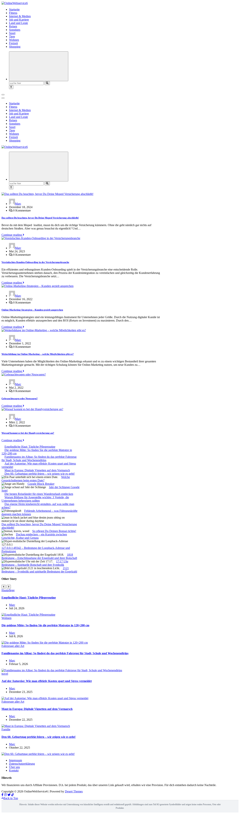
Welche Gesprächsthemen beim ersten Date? (36, 478)
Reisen (13, 26)
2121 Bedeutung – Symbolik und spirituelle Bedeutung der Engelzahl (39, 570)
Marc (18, 203)
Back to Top (10, 798)
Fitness (13, 12)
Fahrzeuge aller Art (13, 646)
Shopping (14, 46)
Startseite (14, 9)
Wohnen (14, 39)
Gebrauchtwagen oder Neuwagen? (20, 398)
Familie (6, 729)
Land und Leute (18, 23)
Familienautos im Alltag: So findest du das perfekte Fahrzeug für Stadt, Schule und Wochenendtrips (39, 458)
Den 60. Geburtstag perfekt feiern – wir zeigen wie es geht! (39, 473)
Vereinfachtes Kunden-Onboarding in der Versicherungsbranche (35, 262)
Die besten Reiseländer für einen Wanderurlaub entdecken (38, 493)
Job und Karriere (19, 19)
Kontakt (14, 770)
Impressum (15, 760)
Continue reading (12, 234)
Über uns (14, 767)
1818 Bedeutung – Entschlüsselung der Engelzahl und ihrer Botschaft (39, 556)
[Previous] (4, 587)
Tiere (12, 36)
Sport (12, 33)
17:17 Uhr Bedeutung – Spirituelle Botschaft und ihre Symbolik (35, 563)
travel (5, 673)
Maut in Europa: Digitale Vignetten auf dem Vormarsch (37, 470)
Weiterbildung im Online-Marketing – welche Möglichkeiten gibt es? (38, 354)
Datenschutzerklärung (22, 763)
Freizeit (13, 43)
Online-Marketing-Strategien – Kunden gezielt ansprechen (32, 309)
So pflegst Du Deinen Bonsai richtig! (54, 531)
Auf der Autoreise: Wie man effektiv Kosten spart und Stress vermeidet (47, 681)
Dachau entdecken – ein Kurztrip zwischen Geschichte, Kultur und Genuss (34, 536)
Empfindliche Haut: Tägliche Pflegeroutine (29, 446)
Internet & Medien (20, 16)
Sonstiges (14, 29)
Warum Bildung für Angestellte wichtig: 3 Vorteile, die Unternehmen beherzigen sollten (35, 499)
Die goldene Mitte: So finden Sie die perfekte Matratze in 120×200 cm (45, 625)
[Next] (9, 587)
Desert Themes (74, 791)
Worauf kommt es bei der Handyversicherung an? (28, 433)
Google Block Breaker (41, 483)
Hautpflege (8, 590)
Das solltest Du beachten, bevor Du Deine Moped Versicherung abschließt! (40, 217)
